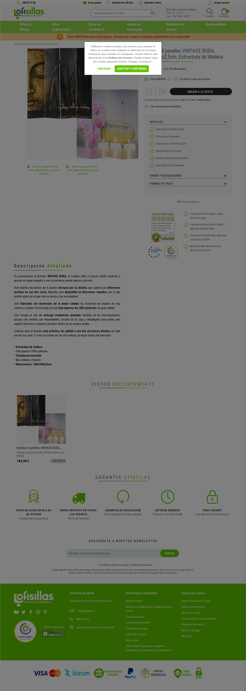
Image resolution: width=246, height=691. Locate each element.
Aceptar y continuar (131, 68)
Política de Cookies (121, 57)
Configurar (104, 68)
